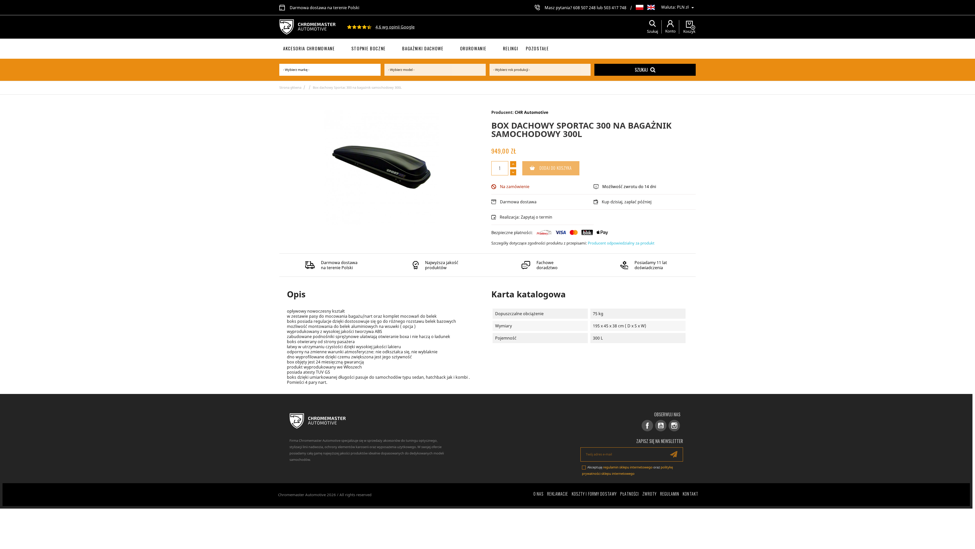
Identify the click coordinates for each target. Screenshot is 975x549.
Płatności (629, 494)
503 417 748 (615, 7)
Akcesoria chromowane (309, 48)
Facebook (647, 425)
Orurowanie (473, 48)
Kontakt (690, 494)
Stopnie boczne (368, 48)
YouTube (661, 425)
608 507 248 (584, 7)
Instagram (674, 425)
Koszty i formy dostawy (594, 494)
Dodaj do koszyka (547, 168)
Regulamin (669, 494)
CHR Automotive (531, 112)
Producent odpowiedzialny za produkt (621, 243)
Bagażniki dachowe (423, 48)
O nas (538, 494)
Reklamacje (557, 494)
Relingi (510, 48)
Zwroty (649, 494)
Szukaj (641, 69)
